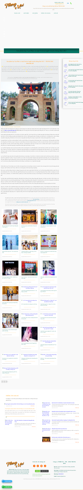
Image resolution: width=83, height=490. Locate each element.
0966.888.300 (59, 2)
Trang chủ (17, 13)
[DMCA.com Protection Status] (42, 472)
